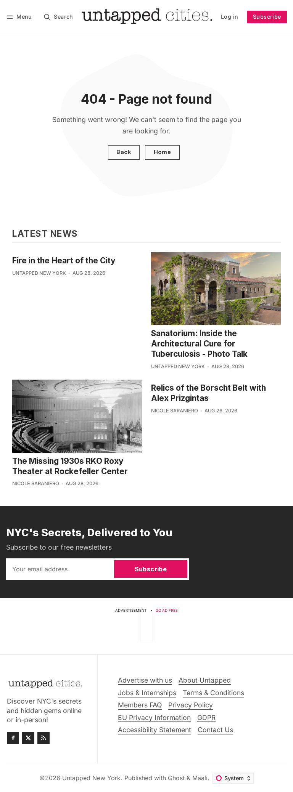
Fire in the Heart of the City (64, 260)
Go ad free (167, 610)
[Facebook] (13, 738)
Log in (229, 16)
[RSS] (43, 738)
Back (123, 152)
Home (162, 152)
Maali (200, 778)
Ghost (176, 778)
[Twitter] (28, 738)
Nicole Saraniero (35, 483)
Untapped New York (39, 273)
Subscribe (267, 16)
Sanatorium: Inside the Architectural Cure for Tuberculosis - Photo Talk (199, 344)
